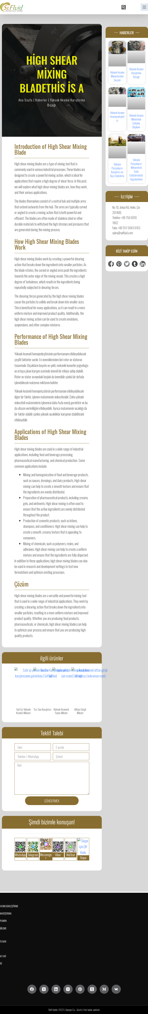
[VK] (116, 989)
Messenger (46, 856)
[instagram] (68, 989)
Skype (83, 857)
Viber (58, 855)
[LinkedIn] (56, 989)
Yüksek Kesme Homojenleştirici (117, 116)
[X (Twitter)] (44, 989)
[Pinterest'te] (80, 989)
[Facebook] (32, 989)
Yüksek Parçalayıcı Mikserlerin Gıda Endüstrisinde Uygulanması (136, 169)
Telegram (33, 855)
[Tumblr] (92, 989)
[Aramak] (123, 7)
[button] (132, 7)
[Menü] (144, 7)
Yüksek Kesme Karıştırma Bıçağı (136, 73)
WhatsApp (20, 855)
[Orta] (104, 989)
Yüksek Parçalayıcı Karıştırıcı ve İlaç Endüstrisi (117, 170)
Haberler (41, 100)
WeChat (70, 855)
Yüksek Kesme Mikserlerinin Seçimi (117, 76)
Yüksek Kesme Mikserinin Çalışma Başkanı (136, 121)
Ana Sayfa (25, 100)
